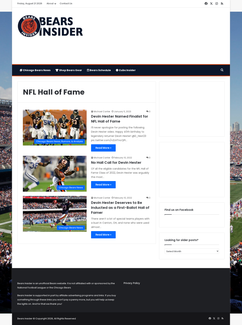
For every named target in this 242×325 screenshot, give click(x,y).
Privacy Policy (132, 283)
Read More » (103, 148)
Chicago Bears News (36, 70)
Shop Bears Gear (70, 70)
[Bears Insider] (50, 27)
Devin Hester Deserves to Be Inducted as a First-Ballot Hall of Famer (120, 207)
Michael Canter (102, 111)
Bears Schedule (100, 70)
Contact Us (66, 3)
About (50, 3)
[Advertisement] (156, 36)
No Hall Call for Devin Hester (116, 162)
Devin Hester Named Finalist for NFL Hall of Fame (119, 119)
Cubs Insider (127, 70)
